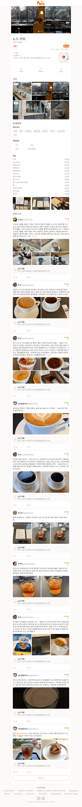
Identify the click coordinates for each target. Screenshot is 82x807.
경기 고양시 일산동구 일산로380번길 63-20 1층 (32, 58)
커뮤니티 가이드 (30, 794)
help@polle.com (73, 791)
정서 (19, 285)
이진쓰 (20, 220)
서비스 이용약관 (42, 794)
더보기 (34, 236)
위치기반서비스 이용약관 (71, 794)
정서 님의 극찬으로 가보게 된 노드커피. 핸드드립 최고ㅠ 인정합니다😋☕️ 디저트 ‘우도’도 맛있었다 (40, 734)
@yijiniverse (27, 220)
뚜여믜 (20, 564)
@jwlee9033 (33, 404)
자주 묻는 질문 (18, 794)
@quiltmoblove (27, 285)
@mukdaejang (29, 564)
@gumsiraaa (28, 513)
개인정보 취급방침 (56, 794)
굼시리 (20, 513)
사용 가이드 (7, 794)
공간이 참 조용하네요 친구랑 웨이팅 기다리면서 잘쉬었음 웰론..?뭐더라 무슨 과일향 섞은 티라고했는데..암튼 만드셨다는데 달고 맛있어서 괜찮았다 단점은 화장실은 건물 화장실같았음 (40, 570)
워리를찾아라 (23, 404)
